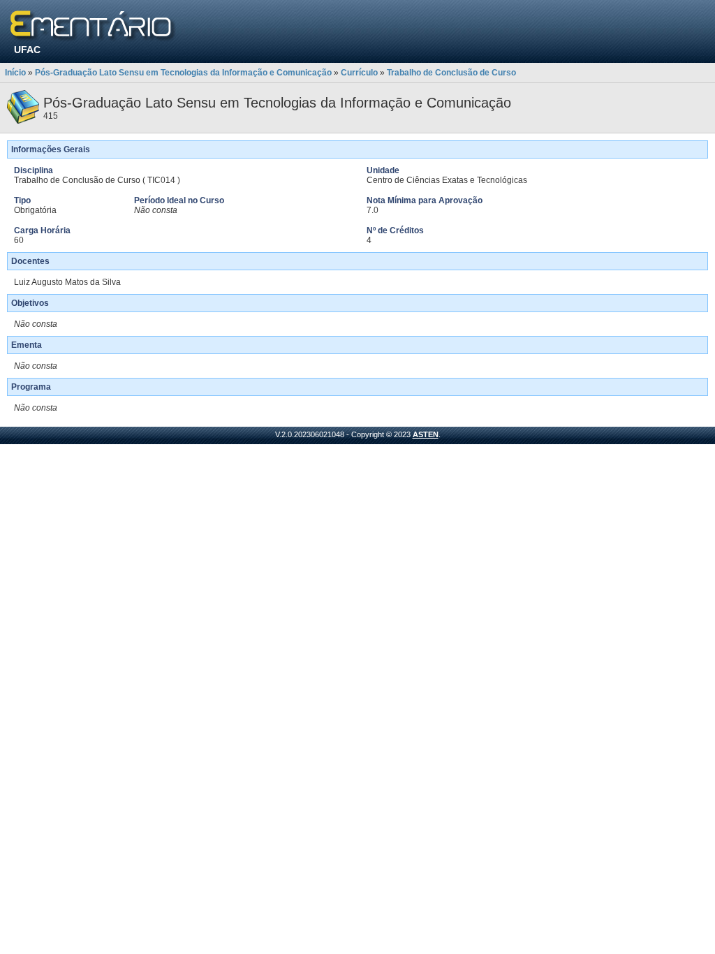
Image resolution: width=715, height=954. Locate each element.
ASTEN (425, 434)
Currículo (359, 73)
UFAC (27, 49)
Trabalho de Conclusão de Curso (451, 73)
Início (15, 73)
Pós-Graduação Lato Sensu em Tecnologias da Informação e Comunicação (183, 73)
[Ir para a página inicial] (93, 26)
